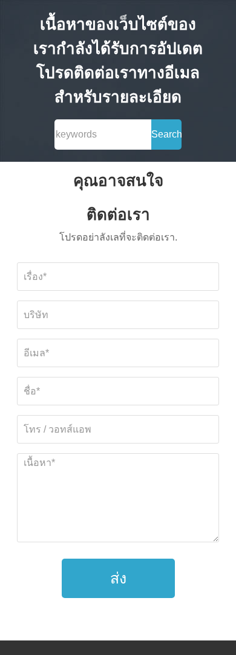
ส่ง (118, 578)
